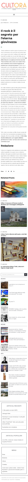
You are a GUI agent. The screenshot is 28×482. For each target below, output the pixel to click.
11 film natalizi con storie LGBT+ (10, 410)
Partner (3, 324)
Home (3, 454)
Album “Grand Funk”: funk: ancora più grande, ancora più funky (13, 422)
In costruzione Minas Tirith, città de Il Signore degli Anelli (12, 267)
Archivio (4, 20)
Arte (2, 353)
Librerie (4, 461)
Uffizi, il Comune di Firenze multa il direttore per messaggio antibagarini (12, 203)
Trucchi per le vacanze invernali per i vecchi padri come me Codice (13, 417)
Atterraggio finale (6, 413)
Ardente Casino (20, 467)
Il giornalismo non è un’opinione (9, 427)
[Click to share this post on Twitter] (8, 171)
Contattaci (4, 464)
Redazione (4, 457)
